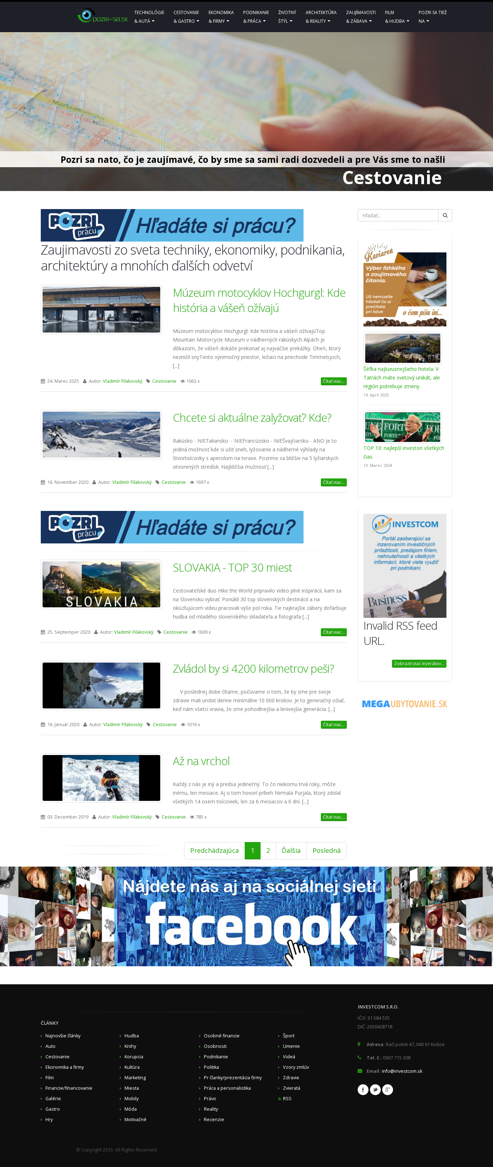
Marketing (135, 1078)
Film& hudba (395, 16)
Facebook (363, 1089)
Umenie (291, 1046)
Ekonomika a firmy (64, 1067)
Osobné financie (222, 1036)
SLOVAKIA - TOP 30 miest (232, 567)
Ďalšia (291, 850)
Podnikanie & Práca (256, 16)
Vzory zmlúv (296, 1067)
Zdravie (291, 1078)
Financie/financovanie (68, 1088)
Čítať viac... (334, 381)
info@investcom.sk (402, 1071)
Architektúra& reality (321, 16)
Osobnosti (215, 1046)
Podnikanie (216, 1057)
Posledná (327, 850)
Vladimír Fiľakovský (122, 381)
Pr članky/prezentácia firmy (233, 1078)
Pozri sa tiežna (433, 16)
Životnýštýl (287, 16)
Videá (289, 1057)
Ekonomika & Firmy (221, 16)
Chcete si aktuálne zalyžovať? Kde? (252, 417)
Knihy (130, 1046)
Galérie (53, 1099)
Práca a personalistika (227, 1088)
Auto (50, 1046)
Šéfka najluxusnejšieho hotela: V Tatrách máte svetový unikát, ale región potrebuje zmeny (401, 377)
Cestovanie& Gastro (186, 16)
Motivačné (136, 1119)
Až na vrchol (201, 760)
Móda (131, 1109)
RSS (287, 1099)
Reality (211, 1109)
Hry (49, 1119)
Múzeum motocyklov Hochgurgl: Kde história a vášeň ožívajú (259, 300)
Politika (211, 1067)
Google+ (387, 1089)
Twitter (375, 1089)
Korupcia (134, 1057)
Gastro (52, 1109)
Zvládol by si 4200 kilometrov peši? (253, 668)
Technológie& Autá (149, 16)
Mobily (132, 1099)
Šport (289, 1036)
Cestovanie (164, 381)
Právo (210, 1099)
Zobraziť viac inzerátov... (419, 663)
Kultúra (132, 1067)
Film (49, 1078)
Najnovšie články (62, 1036)
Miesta (132, 1088)
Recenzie (214, 1119)
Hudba (132, 1036)
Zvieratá (291, 1088)
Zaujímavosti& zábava (361, 16)
